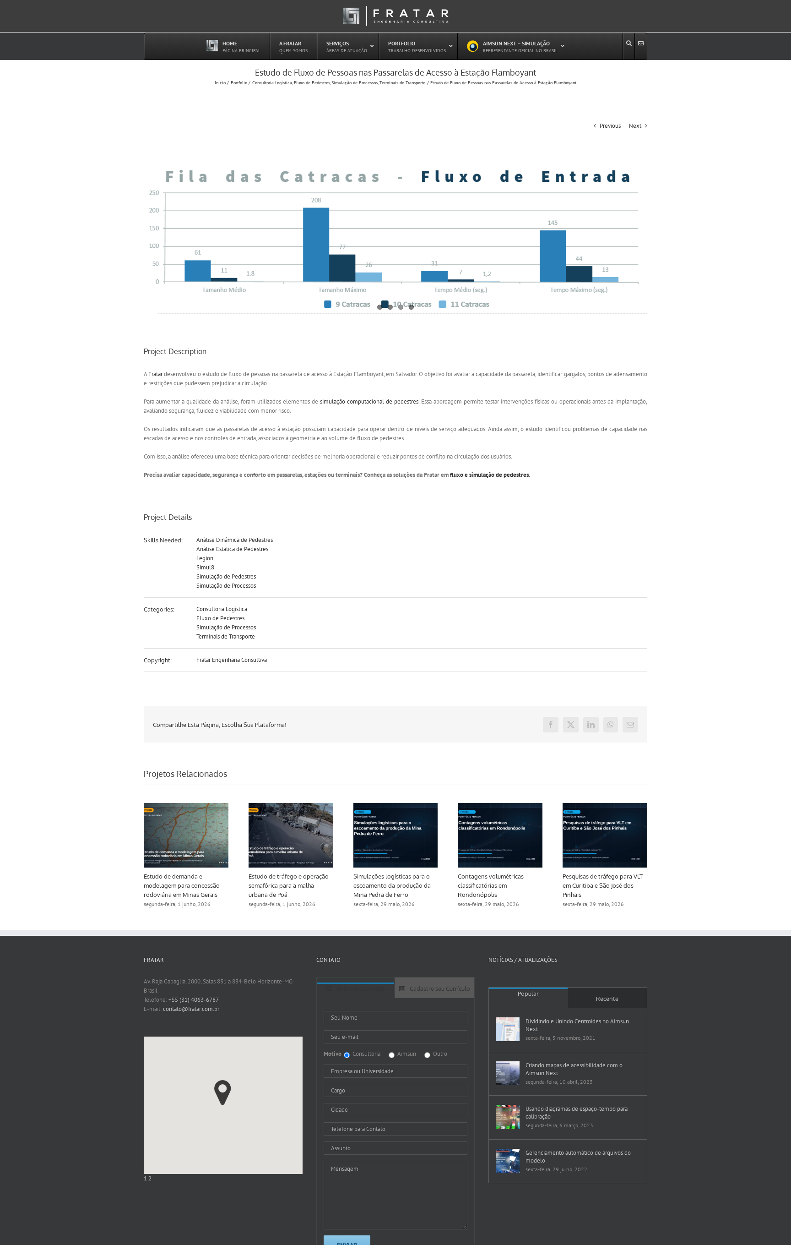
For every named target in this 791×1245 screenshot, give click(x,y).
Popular (528, 993)
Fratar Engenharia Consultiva (231, 660)
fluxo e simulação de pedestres (489, 475)
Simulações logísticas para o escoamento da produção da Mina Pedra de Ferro (410, 885)
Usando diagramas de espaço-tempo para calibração (577, 1112)
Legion (204, 558)
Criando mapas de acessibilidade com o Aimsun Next (574, 1069)
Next (635, 126)
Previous (610, 126)
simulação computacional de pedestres (369, 401)
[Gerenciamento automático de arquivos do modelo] (508, 1161)
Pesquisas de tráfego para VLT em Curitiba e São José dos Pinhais (620, 885)
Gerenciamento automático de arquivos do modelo (578, 1156)
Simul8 (205, 567)
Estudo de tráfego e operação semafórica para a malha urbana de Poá (306, 885)
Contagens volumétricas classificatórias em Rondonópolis (509, 885)
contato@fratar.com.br (191, 1009)
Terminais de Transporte (225, 636)
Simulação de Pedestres (226, 576)
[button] (222, 1092)
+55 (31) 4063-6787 (193, 1000)
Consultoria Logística (221, 609)
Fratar (155, 374)
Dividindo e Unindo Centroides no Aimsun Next (577, 1025)
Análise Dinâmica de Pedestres (234, 540)
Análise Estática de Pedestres (232, 549)
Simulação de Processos (226, 586)
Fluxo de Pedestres (220, 618)
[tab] (356, 990)
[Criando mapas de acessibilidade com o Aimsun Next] (508, 1073)
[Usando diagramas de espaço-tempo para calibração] (508, 1117)
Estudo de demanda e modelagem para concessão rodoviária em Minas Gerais (200, 885)
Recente (607, 998)
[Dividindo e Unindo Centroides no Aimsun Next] (508, 1029)
